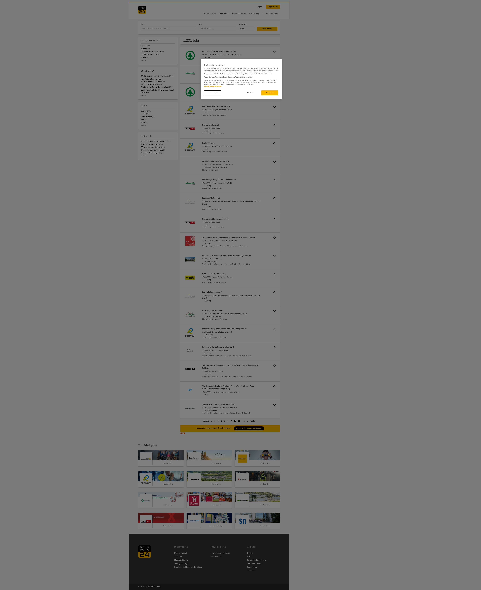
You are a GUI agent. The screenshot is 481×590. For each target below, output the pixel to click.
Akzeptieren (269, 92)
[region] (241, 79)
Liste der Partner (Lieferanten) (212, 86)
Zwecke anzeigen (213, 92)
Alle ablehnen (251, 92)
